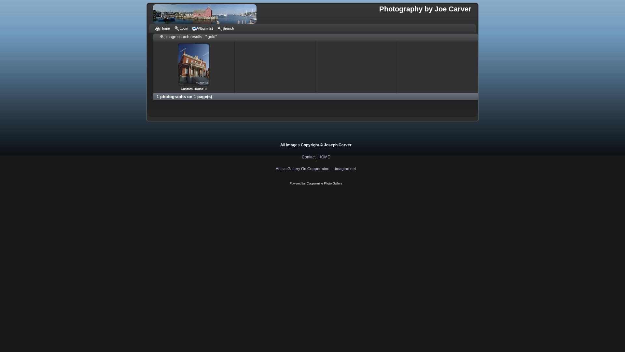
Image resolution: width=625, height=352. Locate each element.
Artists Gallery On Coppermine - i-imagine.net (316, 169)
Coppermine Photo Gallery (324, 183)
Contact (308, 157)
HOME (324, 157)
